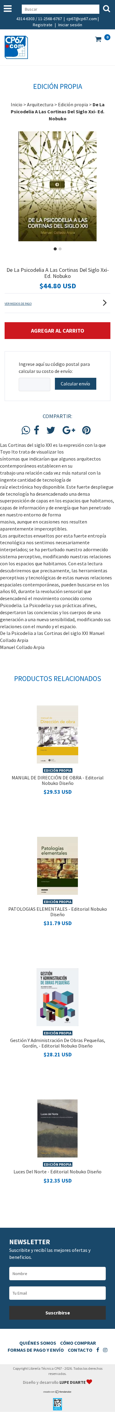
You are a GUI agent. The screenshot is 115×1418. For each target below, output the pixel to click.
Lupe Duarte (72, 1382)
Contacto (80, 1350)
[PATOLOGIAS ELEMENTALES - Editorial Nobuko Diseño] (57, 865)
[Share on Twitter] (51, 430)
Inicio (16, 104)
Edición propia (73, 104)
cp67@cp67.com (82, 18)
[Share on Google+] (69, 430)
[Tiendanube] (57, 1392)
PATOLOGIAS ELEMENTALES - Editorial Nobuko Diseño (57, 911)
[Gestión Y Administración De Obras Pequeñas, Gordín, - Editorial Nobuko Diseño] (57, 996)
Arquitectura (40, 104)
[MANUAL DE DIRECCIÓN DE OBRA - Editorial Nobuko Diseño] (57, 734)
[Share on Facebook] (36, 430)
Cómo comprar (78, 1343)
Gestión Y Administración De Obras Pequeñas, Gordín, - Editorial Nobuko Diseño (57, 1043)
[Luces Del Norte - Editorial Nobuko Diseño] (57, 1128)
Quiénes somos (37, 1343)
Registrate (42, 24)
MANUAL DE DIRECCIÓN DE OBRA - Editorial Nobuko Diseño (58, 780)
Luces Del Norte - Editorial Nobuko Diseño (57, 1171)
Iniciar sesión (70, 24)
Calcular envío (75, 384)
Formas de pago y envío (36, 1350)
